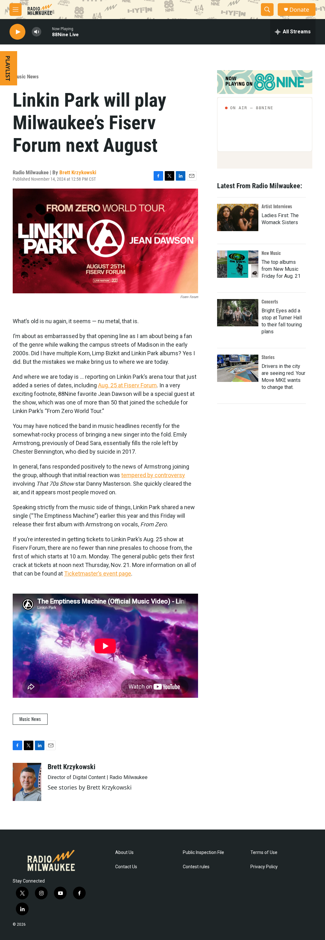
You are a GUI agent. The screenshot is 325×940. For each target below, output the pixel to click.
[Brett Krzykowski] (27, 782)
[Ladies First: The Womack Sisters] (237, 217)
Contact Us (126, 866)
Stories (268, 357)
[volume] (36, 32)
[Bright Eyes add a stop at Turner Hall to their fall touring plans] (237, 312)
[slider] (47, 31)
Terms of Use (263, 852)
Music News (26, 76)
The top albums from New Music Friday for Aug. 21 (281, 269)
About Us (124, 852)
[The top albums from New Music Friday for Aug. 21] (237, 264)
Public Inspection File (203, 852)
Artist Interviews (277, 206)
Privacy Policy (264, 866)
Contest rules (196, 866)
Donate (299, 9)
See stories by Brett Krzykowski (90, 787)
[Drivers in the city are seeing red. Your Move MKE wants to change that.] (237, 368)
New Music (271, 253)
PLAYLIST (8, 68)
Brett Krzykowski (77, 172)
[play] (17, 32)
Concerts (270, 301)
